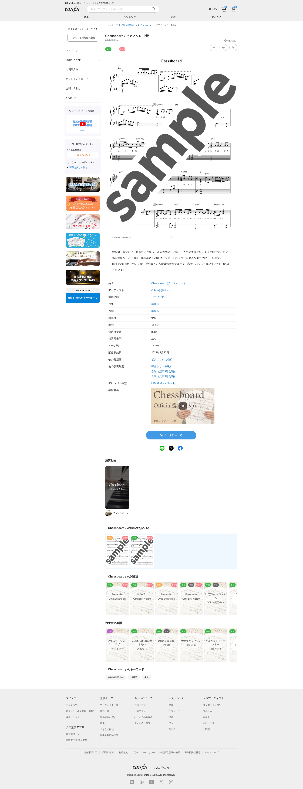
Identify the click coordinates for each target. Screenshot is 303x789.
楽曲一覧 (104, 711)
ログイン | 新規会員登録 (82, 37)
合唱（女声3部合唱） (163, 376)
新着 (173, 17)
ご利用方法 (72, 69)
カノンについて (143, 698)
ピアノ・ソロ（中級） (166, 25)
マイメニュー (74, 698)
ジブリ (172, 723)
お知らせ (71, 97)
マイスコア (72, 50)
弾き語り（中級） (161, 366)
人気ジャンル (176, 698)
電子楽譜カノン (74, 734)
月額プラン (140, 711)
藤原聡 (155, 304)
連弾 (171, 705)
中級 (146, 677)
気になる (217, 17)
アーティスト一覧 (109, 705)
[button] (213, 47)
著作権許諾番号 (192, 752)
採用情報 (106, 752)
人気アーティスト (213, 698)
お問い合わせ (73, 88)
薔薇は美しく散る (78, 167)
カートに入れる (173, 435)
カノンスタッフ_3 (121, 512)
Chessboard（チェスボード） (168, 283)
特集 (86, 17)
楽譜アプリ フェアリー (77, 740)
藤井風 (206, 717)
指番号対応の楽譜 (109, 735)
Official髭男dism (129, 25)
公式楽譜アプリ (75, 727)
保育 (171, 717)
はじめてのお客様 (143, 717)
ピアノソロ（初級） (163, 359)
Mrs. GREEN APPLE (213, 705)
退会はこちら (73, 717)
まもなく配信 (107, 729)
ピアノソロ (157, 297)
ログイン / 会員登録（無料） (80, 711)
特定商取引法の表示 (170, 752)
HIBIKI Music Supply (163, 383)
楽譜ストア (106, 698)
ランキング (130, 17)
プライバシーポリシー (143, 752)
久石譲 (206, 729)
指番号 (134, 677)
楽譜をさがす (73, 60)
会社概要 (89, 752)
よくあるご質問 (142, 723)
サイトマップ (211, 752)
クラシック (174, 711)
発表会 (172, 729)
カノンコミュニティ (77, 78)
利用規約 (123, 752)
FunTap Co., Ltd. (150, 774)
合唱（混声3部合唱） (163, 371)
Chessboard (146, 25)
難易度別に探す (108, 717)
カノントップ (111, 25)
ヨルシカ (207, 711)
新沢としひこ (210, 723)
